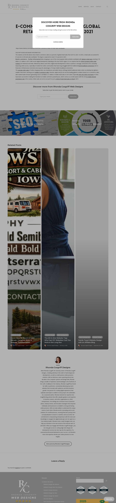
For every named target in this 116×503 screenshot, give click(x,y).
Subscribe (75, 37)
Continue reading (58, 42)
